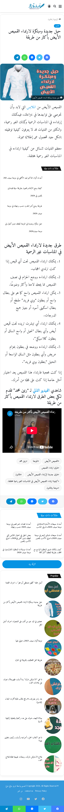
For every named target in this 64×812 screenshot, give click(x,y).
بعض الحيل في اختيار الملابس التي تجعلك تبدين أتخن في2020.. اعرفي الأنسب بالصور (18, 538)
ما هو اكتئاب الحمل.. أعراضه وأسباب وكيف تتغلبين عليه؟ (23, 739)
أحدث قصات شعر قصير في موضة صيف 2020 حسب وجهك (19, 525)
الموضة (35, 461)
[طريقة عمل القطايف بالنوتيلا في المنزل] (53, 667)
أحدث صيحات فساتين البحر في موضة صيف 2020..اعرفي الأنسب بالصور (48, 536)
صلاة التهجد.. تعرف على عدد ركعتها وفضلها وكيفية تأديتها (24, 720)
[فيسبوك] (53, 501)
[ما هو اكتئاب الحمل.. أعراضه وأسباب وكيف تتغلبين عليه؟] (53, 744)
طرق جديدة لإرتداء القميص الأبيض (42, 474)
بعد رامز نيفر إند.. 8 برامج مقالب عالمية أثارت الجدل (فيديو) (23, 700)
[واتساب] (21, 501)
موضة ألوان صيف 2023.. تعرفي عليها (29, 641)
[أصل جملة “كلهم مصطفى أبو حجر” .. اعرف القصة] (53, 589)
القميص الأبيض (51, 461)
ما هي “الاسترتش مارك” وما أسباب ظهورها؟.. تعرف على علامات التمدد (22, 681)
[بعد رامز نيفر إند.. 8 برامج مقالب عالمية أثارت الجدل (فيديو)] (53, 705)
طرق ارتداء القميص (49, 468)
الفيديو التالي (41, 391)
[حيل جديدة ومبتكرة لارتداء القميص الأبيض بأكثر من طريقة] (53, 609)
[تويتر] (42, 501)
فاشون (50, 19)
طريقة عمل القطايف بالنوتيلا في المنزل (28, 660)
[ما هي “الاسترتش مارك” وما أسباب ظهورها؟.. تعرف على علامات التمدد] (53, 686)
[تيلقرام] (11, 501)
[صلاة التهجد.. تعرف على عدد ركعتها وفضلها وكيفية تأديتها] (53, 725)
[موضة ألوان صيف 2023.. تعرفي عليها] (53, 647)
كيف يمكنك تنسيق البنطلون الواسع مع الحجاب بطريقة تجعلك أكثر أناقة (48, 551)
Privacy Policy (41, 791)
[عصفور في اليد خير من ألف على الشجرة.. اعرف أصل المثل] (53, 628)
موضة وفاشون (52, 488)
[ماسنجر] (32, 501)
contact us (29, 791)
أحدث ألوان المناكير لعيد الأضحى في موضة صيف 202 (22, 178)
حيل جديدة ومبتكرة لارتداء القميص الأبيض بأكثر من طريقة (22, 603)
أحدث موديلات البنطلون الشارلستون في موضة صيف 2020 (16, 551)
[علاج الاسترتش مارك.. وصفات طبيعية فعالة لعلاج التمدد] (53, 764)
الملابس (31, 107)
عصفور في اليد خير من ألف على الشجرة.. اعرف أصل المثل (22, 623)
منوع (7, 786)
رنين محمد (22, 461)
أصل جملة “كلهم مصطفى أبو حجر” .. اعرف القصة (24, 583)
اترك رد (32, 564)
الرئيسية (56, 19)
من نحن (20, 791)
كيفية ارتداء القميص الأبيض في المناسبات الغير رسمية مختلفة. (33, 481)
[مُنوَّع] (36, 6)
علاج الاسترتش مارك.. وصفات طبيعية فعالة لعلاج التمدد (24, 758)
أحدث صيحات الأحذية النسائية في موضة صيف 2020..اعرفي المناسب (49, 525)
